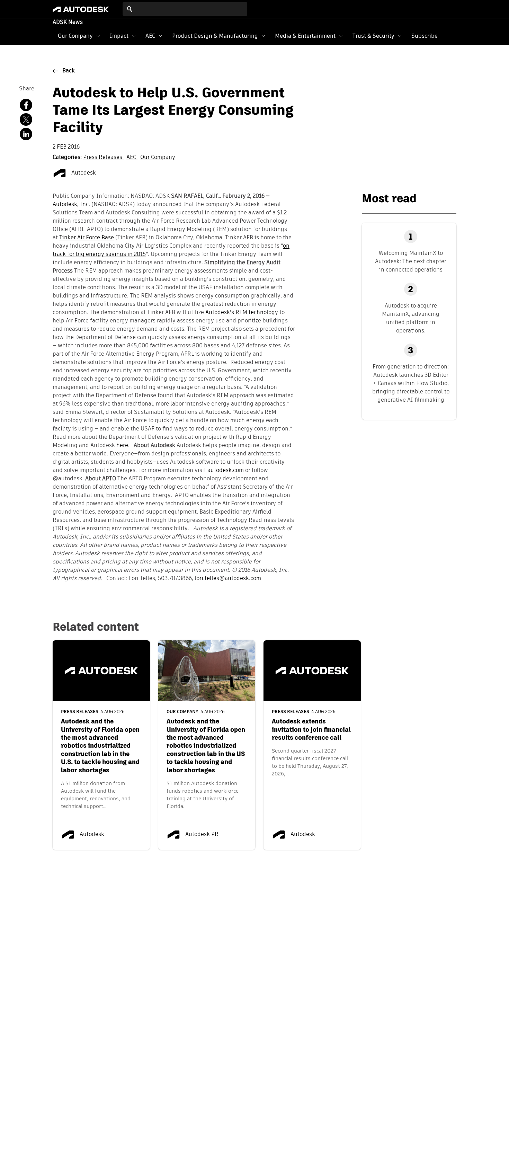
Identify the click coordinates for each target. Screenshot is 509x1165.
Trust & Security (373, 36)
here (122, 445)
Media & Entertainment (305, 36)
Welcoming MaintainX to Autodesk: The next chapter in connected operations (410, 261)
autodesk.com (225, 470)
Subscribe (424, 36)
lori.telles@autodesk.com (228, 578)
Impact (119, 36)
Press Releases (103, 157)
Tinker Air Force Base (86, 238)
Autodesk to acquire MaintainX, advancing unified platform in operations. (410, 318)
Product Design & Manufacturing (215, 36)
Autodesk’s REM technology (241, 312)
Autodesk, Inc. (71, 204)
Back (68, 71)
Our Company (75, 36)
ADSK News (68, 22)
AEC (150, 36)
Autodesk (83, 173)
